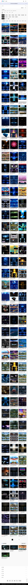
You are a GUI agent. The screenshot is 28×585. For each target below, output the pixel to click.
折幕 (9, 10)
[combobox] (7, 1)
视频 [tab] (2, 12)
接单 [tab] (9, 12)
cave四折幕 (13, 10)
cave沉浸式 (5, 10)
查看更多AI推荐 (23, 543)
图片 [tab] (4, 12)
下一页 (19, 539)
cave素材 (7, 10)
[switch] (22, 7)
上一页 (9, 539)
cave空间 (11, 10)
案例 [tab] (12, 12)
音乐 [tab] (7, 12)
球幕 (15, 10)
